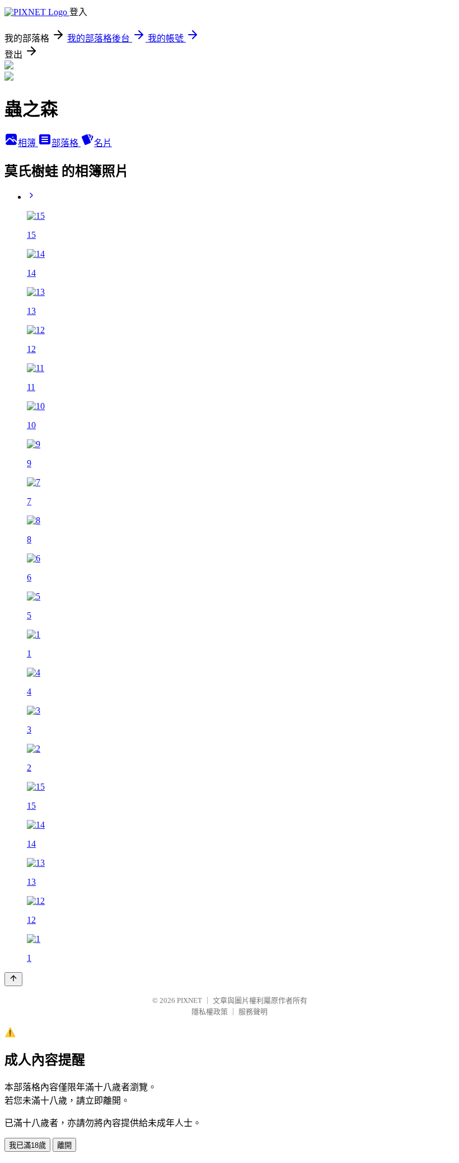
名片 (103, 143)
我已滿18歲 (27, 1145)
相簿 (28, 143)
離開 (64, 1145)
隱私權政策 (209, 1011)
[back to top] (13, 979)
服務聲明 (253, 1011)
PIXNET (189, 1000)
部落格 (66, 143)
